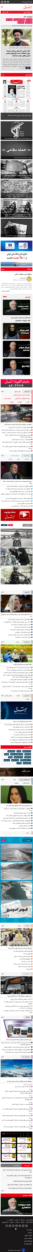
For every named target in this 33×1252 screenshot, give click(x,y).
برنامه (20, 1134)
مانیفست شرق (28, 1238)
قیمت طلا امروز (15, 760)
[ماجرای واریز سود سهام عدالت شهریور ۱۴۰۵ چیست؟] (16, 228)
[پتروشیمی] (16, 264)
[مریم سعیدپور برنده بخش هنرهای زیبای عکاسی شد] (16, 794)
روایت (17, 1222)
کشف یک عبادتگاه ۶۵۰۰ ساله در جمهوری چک (20, 828)
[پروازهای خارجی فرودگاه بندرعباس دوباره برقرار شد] (16, 1068)
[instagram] (23, 1226)
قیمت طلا (9, 20)
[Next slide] (29, 68)
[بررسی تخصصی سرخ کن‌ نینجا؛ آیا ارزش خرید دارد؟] (16, 1029)
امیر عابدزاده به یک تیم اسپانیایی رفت (22, 727)
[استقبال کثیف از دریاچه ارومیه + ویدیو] (16, 852)
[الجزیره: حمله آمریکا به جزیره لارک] (16, 150)
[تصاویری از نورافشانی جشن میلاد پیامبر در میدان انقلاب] (16, 413)
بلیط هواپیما (27, 754)
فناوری (26, 974)
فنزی (21, 1136)
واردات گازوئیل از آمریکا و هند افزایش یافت (20, 679)
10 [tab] (12, 118)
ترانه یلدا (24, 1160)
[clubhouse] (10, 1226)
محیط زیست (7, 398)
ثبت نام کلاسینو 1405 (25, 760)
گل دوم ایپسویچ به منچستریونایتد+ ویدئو (21, 742)
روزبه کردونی (23, 1142)
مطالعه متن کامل (6, 291)
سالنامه (13, 1134)
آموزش (20, 402)
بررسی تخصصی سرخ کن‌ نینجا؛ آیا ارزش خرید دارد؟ (19, 1039)
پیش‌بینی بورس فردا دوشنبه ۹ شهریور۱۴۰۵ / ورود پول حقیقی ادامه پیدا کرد (18, 176)
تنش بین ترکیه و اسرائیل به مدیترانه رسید (21, 624)
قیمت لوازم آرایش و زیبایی (17, 754)
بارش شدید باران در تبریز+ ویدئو (23, 1086)
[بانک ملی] (16, 256)
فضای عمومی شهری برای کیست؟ (23, 1156)
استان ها (25, 1057)
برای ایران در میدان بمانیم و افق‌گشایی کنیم (20, 491)
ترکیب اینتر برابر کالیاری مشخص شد (22, 735)
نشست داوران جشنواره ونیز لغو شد (22, 813)
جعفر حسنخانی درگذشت (25, 826)
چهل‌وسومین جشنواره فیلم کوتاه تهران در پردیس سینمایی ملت (16, 821)
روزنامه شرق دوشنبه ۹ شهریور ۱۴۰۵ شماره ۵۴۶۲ (19, 115)
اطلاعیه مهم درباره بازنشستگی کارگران (22, 664)
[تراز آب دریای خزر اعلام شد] (16, 890)
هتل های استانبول (18, 757)
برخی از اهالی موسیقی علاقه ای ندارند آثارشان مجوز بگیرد (17, 818)
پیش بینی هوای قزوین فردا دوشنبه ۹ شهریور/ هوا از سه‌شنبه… (16, 1115)
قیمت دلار (29, 20)
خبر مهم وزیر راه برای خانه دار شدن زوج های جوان (19, 667)
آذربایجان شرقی (28, 1084)
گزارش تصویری (27, 1195)
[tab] (27, 391)
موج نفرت (28, 969)
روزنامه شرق (27, 12)
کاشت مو (19, 763)
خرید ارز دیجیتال (26, 751)
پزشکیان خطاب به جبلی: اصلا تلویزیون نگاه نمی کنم (18, 498)
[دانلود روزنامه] (2, 116)
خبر (10, 525)
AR (5, 2)
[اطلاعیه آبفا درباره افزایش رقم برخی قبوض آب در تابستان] (16, 909)
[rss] (26, 1226)
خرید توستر (6, 760)
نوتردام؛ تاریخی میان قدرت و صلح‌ (22, 956)
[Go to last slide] (3, 98)
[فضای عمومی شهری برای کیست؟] (29, 1156)
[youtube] (6, 1226)
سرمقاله (29, 269)
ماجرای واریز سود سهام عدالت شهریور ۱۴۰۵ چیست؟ (18, 236)
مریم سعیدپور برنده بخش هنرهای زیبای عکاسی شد (19, 805)
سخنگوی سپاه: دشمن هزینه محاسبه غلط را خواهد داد (18, 489)
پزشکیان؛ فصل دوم (22, 1139)
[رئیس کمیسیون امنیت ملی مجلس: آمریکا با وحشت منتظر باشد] (16, 470)
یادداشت (27, 1134)
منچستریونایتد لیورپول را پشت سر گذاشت (20, 737)
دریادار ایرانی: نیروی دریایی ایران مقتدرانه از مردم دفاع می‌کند (16, 501)
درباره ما (30, 1233)
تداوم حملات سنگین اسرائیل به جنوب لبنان (20, 630)
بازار (27, 1017)
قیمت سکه (29, 22)
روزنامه (12, 402)
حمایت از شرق (28, 1235)
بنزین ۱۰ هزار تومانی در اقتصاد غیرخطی (22, 1146)
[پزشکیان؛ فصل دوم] (29, 1139)
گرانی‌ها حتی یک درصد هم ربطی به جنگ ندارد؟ (20, 948)
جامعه (26, 391)
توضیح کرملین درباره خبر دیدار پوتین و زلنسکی (19, 635)
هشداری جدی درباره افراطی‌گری (6, 1139)
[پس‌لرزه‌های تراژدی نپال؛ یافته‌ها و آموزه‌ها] (14, 1146)
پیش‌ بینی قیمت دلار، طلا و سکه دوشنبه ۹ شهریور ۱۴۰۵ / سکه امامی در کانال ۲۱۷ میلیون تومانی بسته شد (17, 196)
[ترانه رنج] (16, 366)
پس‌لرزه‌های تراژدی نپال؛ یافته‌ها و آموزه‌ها (6, 1146)
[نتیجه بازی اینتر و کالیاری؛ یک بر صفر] (16, 710)
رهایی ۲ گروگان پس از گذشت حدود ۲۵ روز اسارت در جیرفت (16, 432)
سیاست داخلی (15, 456)
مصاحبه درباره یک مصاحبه (24, 967)
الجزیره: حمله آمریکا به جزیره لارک (22, 158)
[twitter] (16, 1226)
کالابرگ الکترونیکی (19, 20)
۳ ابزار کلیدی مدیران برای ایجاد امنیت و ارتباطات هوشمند (17, 1047)
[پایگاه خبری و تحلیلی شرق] (27, 7)
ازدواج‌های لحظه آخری (25, 959)
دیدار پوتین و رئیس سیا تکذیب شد (22, 25)
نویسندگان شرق (28, 1241)
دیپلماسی (26, 459)
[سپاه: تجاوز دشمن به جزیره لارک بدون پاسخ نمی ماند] (16, 130)
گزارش (4, 525)
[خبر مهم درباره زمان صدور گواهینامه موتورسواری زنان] (16, 575)
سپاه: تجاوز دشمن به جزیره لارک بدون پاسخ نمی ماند (18, 138)
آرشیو (2, 75)
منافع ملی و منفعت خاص (23, 274)
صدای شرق (5, 1222)
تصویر (12, 1222)
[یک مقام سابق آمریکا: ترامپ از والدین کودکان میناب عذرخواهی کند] (16, 604)
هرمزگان (30, 1079)
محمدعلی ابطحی (6, 1158)
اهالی (7, 1134)
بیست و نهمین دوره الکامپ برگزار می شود (21, 999)
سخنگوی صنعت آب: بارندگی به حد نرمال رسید (19, 427)
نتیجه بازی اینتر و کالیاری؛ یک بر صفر (22, 721)
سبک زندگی (26, 783)
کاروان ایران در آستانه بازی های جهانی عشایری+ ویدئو (18, 724)
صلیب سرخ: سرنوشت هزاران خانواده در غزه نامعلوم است (17, 622)
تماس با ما (29, 1230)
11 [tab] (9, 118)
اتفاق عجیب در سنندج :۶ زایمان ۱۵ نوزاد (21, 439)
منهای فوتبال (8, 696)
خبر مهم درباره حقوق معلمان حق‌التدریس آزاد (20, 451)
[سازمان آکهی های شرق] (16, 383)
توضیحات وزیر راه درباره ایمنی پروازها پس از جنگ (19, 670)
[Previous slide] (27, 68)
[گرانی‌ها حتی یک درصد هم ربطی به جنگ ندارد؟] (16, 937)
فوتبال (18, 696)
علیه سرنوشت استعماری (22, 320)
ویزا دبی (19, 751)
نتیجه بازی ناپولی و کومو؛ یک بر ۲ (22, 732)
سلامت (28, 402)
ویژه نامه (28, 1136)
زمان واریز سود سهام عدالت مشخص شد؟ (21, 691)
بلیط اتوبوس (27, 757)
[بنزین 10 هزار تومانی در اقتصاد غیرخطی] (29, 1146)
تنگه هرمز (21, 22)
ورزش (26, 696)
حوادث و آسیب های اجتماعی (22, 395)
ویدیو (27, 297)
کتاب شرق (6, 12)
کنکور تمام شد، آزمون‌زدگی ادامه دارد (22, 951)
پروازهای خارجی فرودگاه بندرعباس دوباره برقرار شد (19, 1081)
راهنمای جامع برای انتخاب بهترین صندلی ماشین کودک (18, 1052)
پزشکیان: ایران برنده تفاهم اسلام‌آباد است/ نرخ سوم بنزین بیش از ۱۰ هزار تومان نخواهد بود (16, 50)
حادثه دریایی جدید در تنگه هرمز (23, 637)
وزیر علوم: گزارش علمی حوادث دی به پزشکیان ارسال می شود (16, 430)
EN (8, 2)
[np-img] (16, 98)
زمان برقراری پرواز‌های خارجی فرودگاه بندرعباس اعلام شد (17, 673)
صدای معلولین (25, 771)
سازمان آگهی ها (28, 1244)
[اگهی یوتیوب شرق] (16, 515)
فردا (27, 926)
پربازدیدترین (16, 1165)
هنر (15, 780)
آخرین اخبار (27, 1165)
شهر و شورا (17, 391)
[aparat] (13, 1226)
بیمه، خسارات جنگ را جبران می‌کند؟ (22, 964)
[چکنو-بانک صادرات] (16, 246)
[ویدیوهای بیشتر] (5, 297)
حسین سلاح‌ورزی (22, 1150)
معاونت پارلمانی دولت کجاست (7, 1155)
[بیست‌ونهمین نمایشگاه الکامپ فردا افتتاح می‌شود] (16, 985)
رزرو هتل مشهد (11, 751)
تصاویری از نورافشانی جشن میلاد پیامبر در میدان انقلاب (18, 424)
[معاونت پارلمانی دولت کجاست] (14, 1156)
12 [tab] (7, 118)
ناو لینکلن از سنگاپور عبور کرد (24, 503)
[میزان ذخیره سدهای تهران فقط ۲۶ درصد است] (16, 871)
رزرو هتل (6, 754)
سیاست (26, 456)
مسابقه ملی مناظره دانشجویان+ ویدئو (22, 823)
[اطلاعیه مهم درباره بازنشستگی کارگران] (16, 653)
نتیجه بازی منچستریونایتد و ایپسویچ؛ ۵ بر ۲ (20, 740)
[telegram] (20, 1226)
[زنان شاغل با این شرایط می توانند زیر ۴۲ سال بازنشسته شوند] (16, 556)
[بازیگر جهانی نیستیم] (16, 349)
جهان (18, 459)
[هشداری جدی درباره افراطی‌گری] (14, 1139)
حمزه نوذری (23, 278)
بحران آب (27, 840)
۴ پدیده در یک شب (26, 961)
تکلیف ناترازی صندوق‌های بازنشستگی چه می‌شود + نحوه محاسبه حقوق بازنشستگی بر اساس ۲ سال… (17, 676)
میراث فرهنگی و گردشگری (22, 398)
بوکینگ (10, 757)
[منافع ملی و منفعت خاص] (29, 279)
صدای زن (27, 525)
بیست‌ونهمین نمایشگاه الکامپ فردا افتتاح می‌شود (19, 996)
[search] (2, 2)
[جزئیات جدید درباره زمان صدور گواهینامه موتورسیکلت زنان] (16, 537)
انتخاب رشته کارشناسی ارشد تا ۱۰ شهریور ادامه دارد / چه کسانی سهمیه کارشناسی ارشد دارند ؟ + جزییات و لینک (17, 215)
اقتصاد (26, 642)
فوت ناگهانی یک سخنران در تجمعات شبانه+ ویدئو (19, 486)
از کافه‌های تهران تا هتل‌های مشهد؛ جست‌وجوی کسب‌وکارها (16, 1050)
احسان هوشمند (7, 1142)
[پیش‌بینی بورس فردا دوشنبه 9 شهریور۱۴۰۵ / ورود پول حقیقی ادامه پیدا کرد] (16, 169)
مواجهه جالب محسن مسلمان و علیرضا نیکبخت (19, 730)
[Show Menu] (2, 6)
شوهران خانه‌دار (27, 954)
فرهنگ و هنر (24, 780)
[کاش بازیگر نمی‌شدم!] (16, 331)
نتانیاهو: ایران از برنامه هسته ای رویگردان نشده (19, 619)
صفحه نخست (29, 1220)
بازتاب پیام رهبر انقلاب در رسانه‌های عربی (21, 506)
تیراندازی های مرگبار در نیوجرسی (23, 632)
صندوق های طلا (26, 763)
